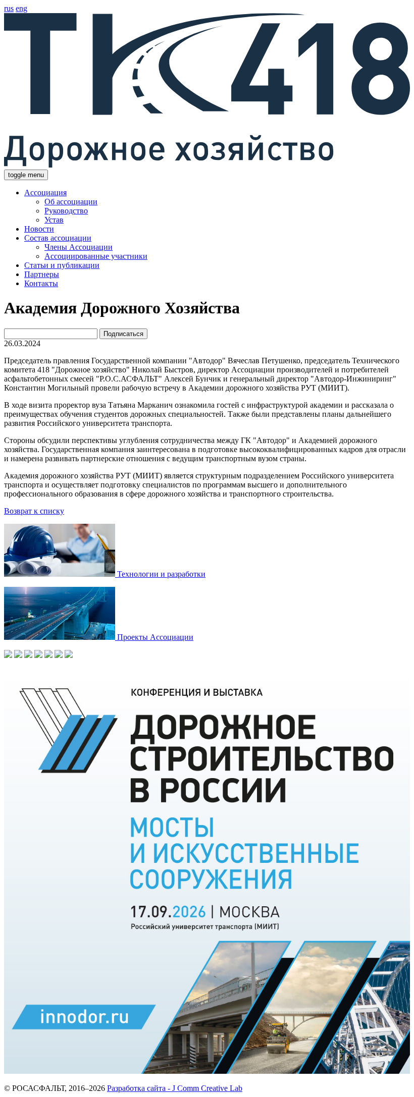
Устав (54, 219)
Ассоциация (45, 192)
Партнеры (41, 274)
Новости (39, 229)
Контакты (41, 283)
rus (9, 8)
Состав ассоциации (57, 238)
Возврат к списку (34, 511)
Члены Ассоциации (78, 247)
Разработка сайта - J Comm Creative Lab (174, 1088)
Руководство (66, 210)
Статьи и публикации (61, 265)
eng (21, 8)
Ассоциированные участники (95, 256)
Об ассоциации (70, 201)
